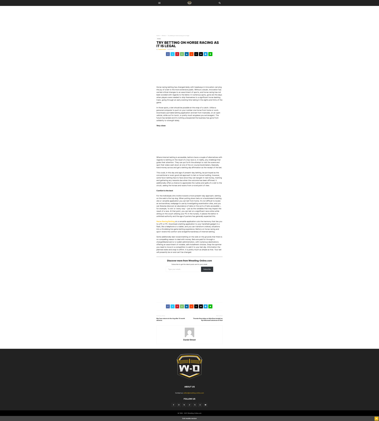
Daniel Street (162, 49)
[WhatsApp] (182, 54)
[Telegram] (206, 54)
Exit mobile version (189, 418)
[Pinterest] (177, 54)
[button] (159, 3)
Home (158, 35)
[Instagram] (179, 405)
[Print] (201, 54)
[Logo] (189, 381)
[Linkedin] (187, 54)
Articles (164, 35)
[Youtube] (205, 405)
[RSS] (184, 405)
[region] (189, 21)
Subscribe (207, 269)
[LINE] (210, 54)
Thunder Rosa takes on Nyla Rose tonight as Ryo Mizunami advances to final (208, 319)
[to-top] (377, 418)
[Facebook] (168, 54)
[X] (173, 54)
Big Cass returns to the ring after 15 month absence (170, 319)
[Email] (196, 54)
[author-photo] (189, 337)
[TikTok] (189, 405)
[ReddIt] (191, 54)
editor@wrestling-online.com (193, 393)
